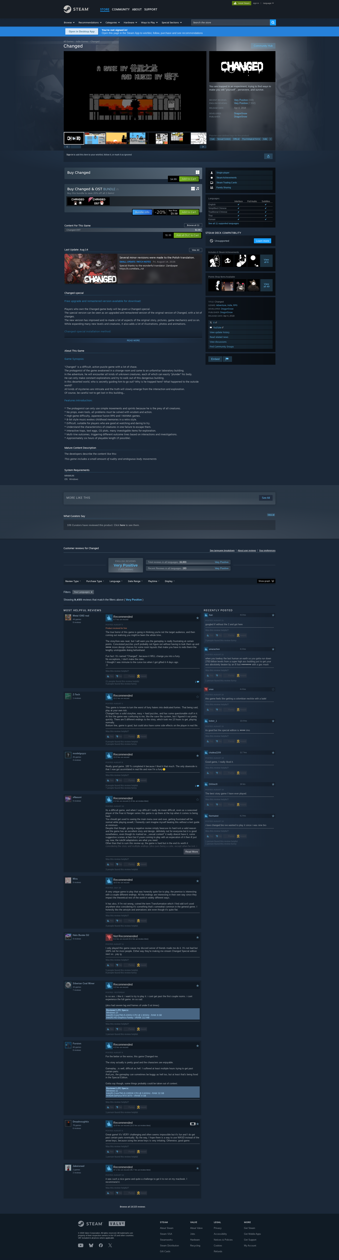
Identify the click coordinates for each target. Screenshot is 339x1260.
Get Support (250, 1239)
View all (271, 515)
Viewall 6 (266, 260)
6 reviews (77, 1128)
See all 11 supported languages (223, 223)
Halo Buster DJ (81, 935)
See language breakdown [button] (222, 550)
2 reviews (77, 1173)
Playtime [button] (152, 581)
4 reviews (77, 760)
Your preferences (267, 550)
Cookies (218, 1245)
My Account (250, 1245)
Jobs (192, 1234)
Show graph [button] (264, 581)
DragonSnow (240, 113)
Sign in (69, 154)
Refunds (218, 1251)
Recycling (195, 1245)
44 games (77, 619)
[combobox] (230, 22)
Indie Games (82, 41)
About (137, 9)
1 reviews (77, 698)
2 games (76, 1170)
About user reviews (247, 550)
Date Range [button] (134, 581)
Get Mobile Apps (252, 1234)
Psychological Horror (251, 139)
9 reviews (77, 801)
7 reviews (77, 990)
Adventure (221, 305)
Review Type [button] (72, 581)
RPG (235, 305)
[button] (69, 22)
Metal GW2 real (81, 615)
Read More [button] (191, 851)
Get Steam (249, 1228)
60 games (77, 1047)
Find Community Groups (222, 346)
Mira (75, 878)
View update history (220, 332)
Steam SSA (166, 1234)
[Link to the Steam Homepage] (76, 12)
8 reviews (77, 622)
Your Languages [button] (82, 592)
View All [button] (195, 250)
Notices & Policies (223, 1239)
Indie (265, 139)
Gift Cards (165, 1251)
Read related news (219, 337)
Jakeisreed (78, 1166)
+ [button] (270, 139)
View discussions (218, 342)
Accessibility (220, 1234)
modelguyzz (79, 753)
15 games (77, 987)
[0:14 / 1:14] (135, 91)
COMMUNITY (121, 9)
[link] (166, 212)
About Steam (166, 1228)
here (122, 525)
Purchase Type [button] (94, 581)
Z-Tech (76, 694)
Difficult (236, 139)
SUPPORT (150, 9)
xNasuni (77, 797)
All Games (69, 41)
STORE (104, 9)
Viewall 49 (266, 285)
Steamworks (166, 1239)
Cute (212, 139)
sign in (256, 3)
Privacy (218, 1228)
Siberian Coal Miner (83, 983)
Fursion (77, 1043)
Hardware (195, 1239)
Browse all (193, 225)
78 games (77, 1125)
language (267, 3)
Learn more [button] (262, 240)
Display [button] (169, 581)
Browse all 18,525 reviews (132, 1207)
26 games (77, 757)
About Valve (196, 1228)
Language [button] (115, 581)
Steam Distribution (169, 1245)
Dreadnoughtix (81, 1121)
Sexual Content (223, 139)
